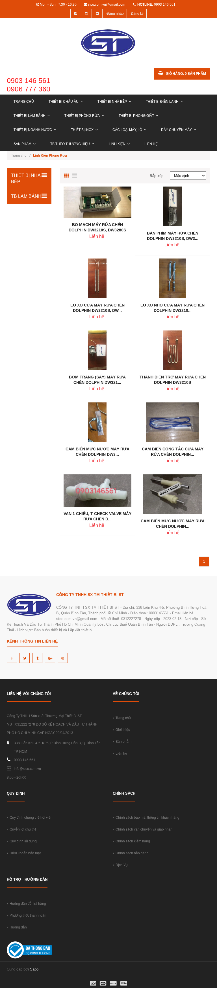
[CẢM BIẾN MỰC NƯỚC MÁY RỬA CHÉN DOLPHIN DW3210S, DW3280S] (172, 494)
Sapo (34, 969)
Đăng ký (137, 14)
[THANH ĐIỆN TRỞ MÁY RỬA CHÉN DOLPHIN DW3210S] (172, 350)
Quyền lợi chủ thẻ (22, 829)
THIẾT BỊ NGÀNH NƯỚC (33, 130)
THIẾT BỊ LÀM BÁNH (29, 116)
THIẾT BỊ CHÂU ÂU (64, 102)
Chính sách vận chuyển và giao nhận (143, 829)
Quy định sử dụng (22, 840)
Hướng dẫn (17, 927)
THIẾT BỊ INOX (82, 130)
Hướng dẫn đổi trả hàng (27, 903)
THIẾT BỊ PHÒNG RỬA (82, 116)
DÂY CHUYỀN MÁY (176, 130)
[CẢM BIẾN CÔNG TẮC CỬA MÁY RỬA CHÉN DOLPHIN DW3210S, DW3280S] (172, 422)
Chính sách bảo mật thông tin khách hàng (146, 817)
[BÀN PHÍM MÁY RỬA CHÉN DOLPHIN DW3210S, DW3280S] (172, 206)
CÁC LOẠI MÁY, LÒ (127, 130)
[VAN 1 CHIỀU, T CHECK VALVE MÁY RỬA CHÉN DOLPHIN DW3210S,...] (97, 490)
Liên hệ (151, 144)
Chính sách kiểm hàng (132, 840)
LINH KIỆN (117, 144)
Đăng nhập (115, 14)
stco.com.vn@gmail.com (106, 4)
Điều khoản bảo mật (24, 852)
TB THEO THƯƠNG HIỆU (70, 144)
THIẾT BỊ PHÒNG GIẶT (136, 116)
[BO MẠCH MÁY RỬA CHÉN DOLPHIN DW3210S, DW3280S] (97, 202)
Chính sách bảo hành (131, 852)
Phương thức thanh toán (27, 915)
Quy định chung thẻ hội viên (30, 817)
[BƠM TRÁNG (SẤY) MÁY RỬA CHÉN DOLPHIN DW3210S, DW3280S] (97, 350)
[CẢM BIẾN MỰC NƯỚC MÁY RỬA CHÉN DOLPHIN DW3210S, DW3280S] (97, 422)
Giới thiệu (122, 729)
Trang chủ (24, 102)
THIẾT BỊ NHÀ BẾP (112, 102)
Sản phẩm (22, 144)
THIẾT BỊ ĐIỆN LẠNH (162, 102)
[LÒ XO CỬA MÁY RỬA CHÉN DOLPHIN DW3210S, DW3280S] (97, 278)
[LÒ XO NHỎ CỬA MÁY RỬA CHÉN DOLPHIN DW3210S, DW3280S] (172, 278)
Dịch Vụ (121, 864)
